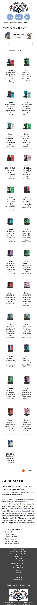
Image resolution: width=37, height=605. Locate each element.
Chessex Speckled (10, 539)
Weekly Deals (18, 579)
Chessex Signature (11, 536)
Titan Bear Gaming (17, 602)
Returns (18, 565)
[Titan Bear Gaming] (18, 12)
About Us (18, 556)
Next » (31, 470)
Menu (10, 17)
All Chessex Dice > (11, 543)
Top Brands (18, 558)
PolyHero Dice (7, 504)
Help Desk (18, 577)
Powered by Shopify (25, 604)
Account (18, 17)
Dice (7, 22)
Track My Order (18, 568)
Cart (27, 17)
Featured (18, 570)
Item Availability (18, 561)
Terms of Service (12, 585)
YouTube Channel (18, 549)
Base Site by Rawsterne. (13, 604)
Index (18, 575)
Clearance (18, 572)
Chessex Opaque (10, 534)
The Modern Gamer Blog (18, 551)
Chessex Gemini (10, 532)
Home (3, 22)
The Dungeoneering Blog (18, 554)
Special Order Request (18, 563)
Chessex (11, 22)
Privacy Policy (25, 585)
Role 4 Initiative (23, 511)
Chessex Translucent (12, 541)
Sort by (5, 50)
